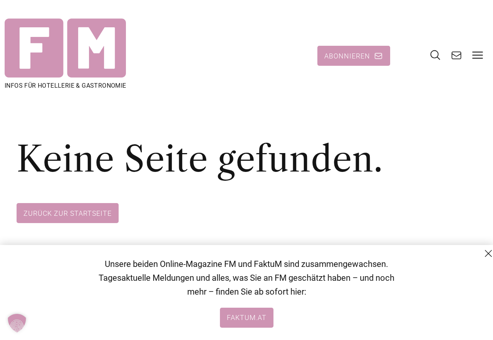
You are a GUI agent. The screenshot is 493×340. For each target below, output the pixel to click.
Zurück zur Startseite (67, 213)
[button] (17, 323)
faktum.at (247, 317)
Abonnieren (347, 55)
